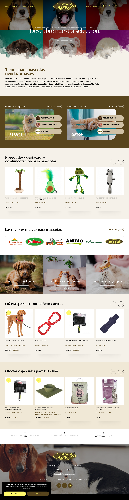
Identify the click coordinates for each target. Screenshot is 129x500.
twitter (64, 485)
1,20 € (98, 418)
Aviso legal (43, 479)
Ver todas (113, 229)
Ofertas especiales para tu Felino (31, 371)
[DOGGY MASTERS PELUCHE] (79, 181)
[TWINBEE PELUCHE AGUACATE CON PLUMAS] (49, 181)
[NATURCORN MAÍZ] (79, 391)
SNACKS (44, 131)
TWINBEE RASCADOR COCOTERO (16, 198)
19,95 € (16, 350)
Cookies (86, 479)
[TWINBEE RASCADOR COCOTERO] (19, 181)
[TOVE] (94, 241)
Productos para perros (15, 106)
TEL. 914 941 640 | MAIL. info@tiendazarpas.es (104, 436)
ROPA (103, 345)
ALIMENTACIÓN (47, 118)
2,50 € (38, 208)
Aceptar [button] (38, 494)
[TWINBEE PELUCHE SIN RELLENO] (110, 181)
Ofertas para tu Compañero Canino (34, 304)
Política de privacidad (57, 479)
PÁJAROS (31, 6)
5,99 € (68, 208)
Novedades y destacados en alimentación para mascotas (31, 159)
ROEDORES (22, 6)
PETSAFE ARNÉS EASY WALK (14, 341)
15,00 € (76, 350)
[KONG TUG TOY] (49, 323)
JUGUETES (44, 202)
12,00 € (15, 418)
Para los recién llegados (21, 281)
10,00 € (68, 350)
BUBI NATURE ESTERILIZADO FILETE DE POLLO (107, 409)
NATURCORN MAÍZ (71, 408)
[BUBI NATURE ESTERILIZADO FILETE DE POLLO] (110, 391)
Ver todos (50, 106)
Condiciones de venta (74, 479)
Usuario (110, 6)
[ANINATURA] (54, 241)
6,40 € (98, 208)
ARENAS (73, 412)
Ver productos (21, 288)
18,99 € (38, 418)
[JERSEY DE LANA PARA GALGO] (110, 323)
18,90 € (99, 350)
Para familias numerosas (64, 281)
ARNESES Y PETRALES (18, 345)
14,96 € (8, 350)
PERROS (7, 6)
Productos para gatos (76, 106)
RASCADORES (15, 202)
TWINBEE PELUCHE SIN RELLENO (106, 198)
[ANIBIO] (34, 241)
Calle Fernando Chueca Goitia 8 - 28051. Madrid (64, 465)
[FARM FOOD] (14, 241)
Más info (15, 494)
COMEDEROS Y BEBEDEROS (52, 414)
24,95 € (46, 418)
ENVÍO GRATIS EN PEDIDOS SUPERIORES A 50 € (25, 436)
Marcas (89, 6)
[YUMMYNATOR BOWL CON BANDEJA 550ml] (49, 391)
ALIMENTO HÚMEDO (49, 125)
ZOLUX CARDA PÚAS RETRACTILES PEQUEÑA (13, 409)
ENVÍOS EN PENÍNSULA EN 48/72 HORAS (64, 435)
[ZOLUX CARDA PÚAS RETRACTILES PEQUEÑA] (19, 391)
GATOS (14, 6)
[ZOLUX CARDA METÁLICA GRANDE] (79, 323)
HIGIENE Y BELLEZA (77, 345)
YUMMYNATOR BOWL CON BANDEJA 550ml (44, 409)
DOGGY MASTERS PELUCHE (74, 198)
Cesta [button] (115, 6)
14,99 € (38, 350)
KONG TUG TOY (40, 341)
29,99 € (68, 418)
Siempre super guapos (107, 281)
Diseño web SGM (118, 497)
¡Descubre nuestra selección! (64, 31)
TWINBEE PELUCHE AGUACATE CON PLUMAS (45, 199)
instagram (70, 485)
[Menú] (121, 6)
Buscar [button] (104, 6)
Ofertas (96, 6)
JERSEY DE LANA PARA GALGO (106, 341)
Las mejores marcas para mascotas (33, 229)
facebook (58, 485)
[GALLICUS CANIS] (114, 241)
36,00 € (8, 208)
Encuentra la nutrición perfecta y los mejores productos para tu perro (64, 27)
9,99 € (7, 418)
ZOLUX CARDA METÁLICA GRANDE (76, 341)
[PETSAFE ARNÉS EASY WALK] (19, 323)
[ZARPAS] (74, 241)
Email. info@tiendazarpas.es (64, 474)
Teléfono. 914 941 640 (64, 470)
